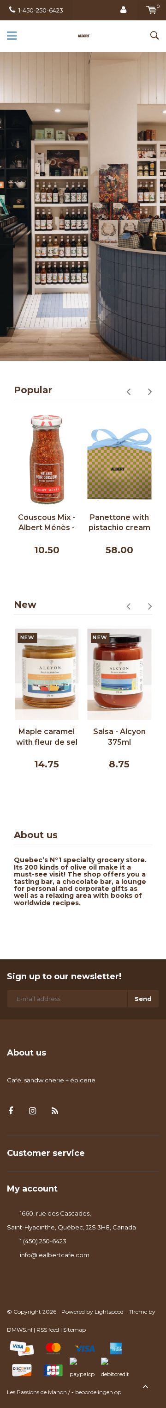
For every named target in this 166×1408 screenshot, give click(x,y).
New (25, 604)
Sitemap (74, 1329)
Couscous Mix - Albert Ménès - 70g (46, 523)
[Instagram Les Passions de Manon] (32, 1111)
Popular (33, 389)
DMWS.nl (19, 1329)
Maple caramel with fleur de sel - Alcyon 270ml (46, 737)
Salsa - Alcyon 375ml (119, 737)
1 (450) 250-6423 (43, 1241)
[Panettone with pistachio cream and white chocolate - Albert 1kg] (120, 460)
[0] (151, 10)
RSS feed (47, 1329)
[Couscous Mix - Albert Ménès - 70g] (47, 460)
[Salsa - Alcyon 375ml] (120, 674)
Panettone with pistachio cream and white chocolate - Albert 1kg (119, 523)
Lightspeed (109, 1311)
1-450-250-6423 (40, 10)
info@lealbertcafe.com (54, 1255)
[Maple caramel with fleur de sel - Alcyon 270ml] (47, 674)
